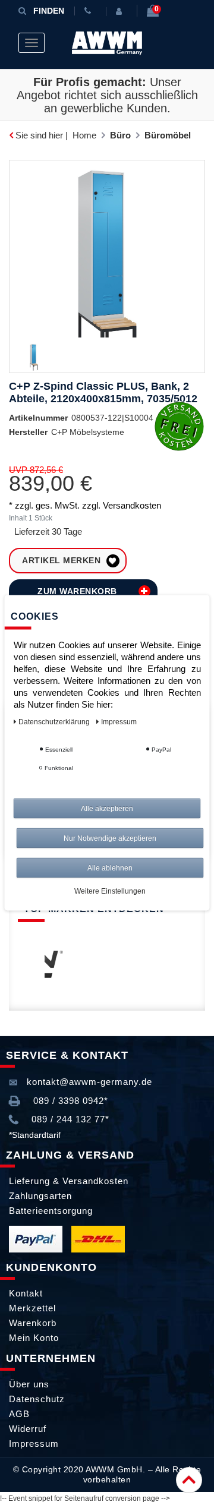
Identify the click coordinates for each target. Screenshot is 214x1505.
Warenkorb (32, 1323)
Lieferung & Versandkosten (68, 1181)
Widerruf (27, 1429)
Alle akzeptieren (107, 808)
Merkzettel (32, 1308)
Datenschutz (37, 1399)
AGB (19, 1414)
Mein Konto (34, 1338)
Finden (48, 10)
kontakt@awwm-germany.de (88, 1082)
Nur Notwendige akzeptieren (110, 838)
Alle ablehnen (110, 867)
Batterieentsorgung (51, 1211)
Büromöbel (167, 135)
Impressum (34, 1443)
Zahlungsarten (40, 1196)
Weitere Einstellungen (110, 890)
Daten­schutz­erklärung (55, 721)
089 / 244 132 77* (69, 1119)
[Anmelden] (121, 11)
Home (84, 135)
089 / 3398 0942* (69, 1101)
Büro (120, 135)
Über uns (29, 1384)
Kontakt (26, 1293)
